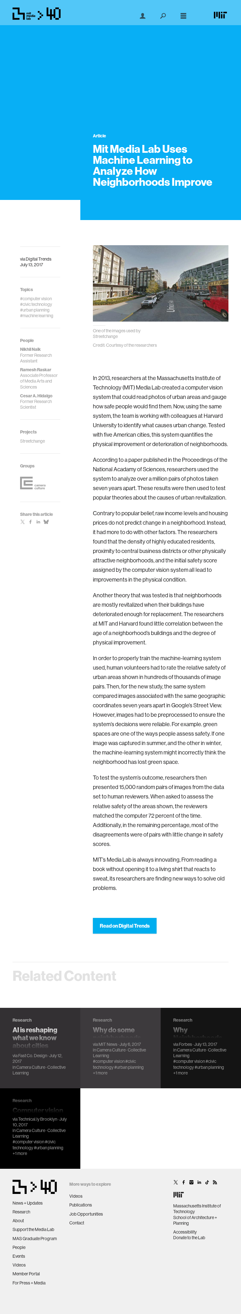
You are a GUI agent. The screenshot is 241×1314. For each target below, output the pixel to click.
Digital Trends (38, 259)
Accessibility (185, 1232)
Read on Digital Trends (125, 926)
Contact (76, 1223)
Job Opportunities (86, 1214)
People (19, 1247)
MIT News (108, 1044)
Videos (19, 1265)
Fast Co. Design (32, 1055)
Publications (80, 1205)
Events (19, 1256)
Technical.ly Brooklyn (37, 1119)
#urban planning (129, 1067)
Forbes (185, 1044)
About (18, 1220)
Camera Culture (30, 1067)
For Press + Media (29, 1283)
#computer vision (109, 1061)
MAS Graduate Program (35, 1238)
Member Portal (26, 1274)
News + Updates (28, 1203)
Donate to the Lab (189, 1237)
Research (21, 1212)
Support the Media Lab (33, 1229)
